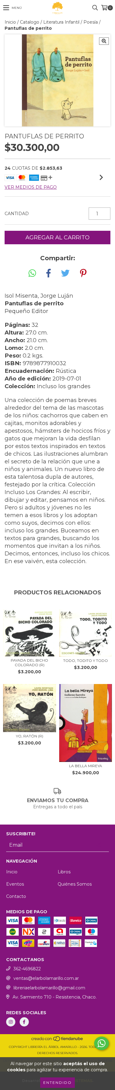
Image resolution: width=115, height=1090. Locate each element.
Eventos (15, 884)
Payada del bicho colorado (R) (29, 662)
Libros (64, 872)
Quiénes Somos (75, 884)
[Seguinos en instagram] (10, 1021)
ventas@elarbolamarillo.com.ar (46, 978)
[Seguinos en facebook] (24, 1021)
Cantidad (17, 213)
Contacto (16, 896)
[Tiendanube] (57, 1041)
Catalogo (29, 22)
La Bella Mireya (85, 765)
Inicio (10, 22)
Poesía (90, 22)
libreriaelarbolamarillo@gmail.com (49, 988)
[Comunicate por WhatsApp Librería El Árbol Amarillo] (101, 1043)
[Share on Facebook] (48, 273)
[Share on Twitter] (65, 273)
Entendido (57, 1082)
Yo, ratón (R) (29, 736)
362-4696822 (27, 969)
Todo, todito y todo (85, 660)
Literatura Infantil (61, 22)
